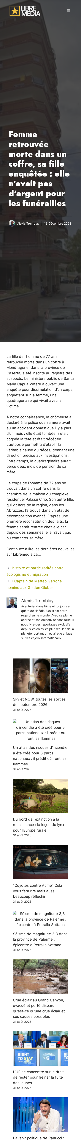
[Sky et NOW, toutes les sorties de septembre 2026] (40, 690)
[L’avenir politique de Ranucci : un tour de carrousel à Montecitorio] (40, 1129)
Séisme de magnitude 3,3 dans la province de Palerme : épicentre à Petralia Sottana (40, 939)
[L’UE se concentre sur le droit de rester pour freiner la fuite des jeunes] (40, 1062)
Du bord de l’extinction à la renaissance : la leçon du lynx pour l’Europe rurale (38, 824)
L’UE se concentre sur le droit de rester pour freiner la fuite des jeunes (38, 1077)
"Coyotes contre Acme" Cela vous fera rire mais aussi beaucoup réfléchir (37, 891)
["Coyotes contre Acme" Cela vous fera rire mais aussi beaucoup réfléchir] (40, 876)
